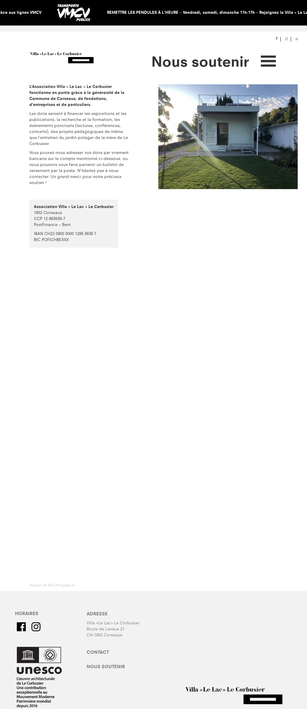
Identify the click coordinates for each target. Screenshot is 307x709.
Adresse (97, 614)
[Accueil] (66, 58)
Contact (98, 652)
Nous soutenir (106, 667)
